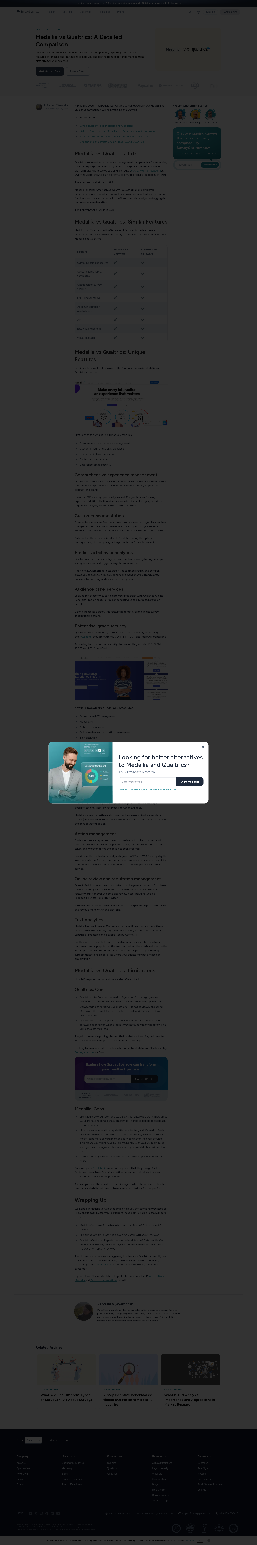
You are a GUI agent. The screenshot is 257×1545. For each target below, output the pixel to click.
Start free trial (190, 781)
